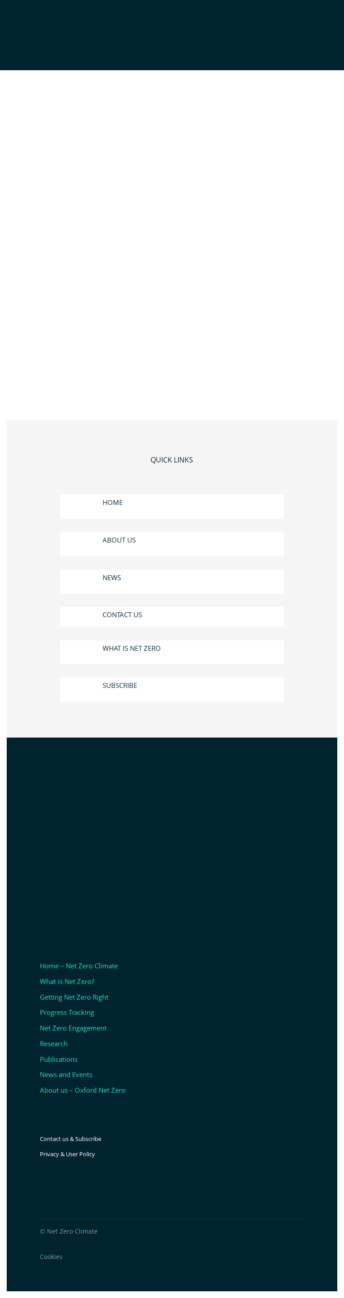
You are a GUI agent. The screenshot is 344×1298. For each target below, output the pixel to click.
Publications (58, 1059)
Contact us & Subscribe (70, 1139)
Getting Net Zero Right (74, 997)
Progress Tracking (67, 1012)
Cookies (51, 1256)
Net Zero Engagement (73, 1027)
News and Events (66, 1074)
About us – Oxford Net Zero (82, 1090)
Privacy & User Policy (67, 1154)
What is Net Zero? (67, 981)
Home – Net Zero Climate (79, 965)
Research (54, 1043)
